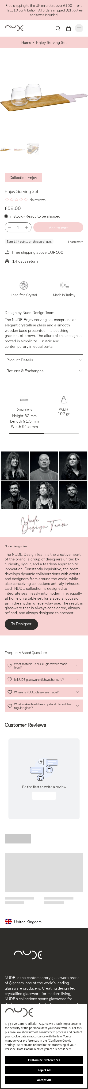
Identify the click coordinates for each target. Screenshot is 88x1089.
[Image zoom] (44, 98)
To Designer (21, 623)
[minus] (9, 227)
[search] (58, 28)
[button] (58, 227)
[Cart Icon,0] (68, 28)
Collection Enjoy (23, 177)
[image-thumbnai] (6, 149)
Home (26, 42)
